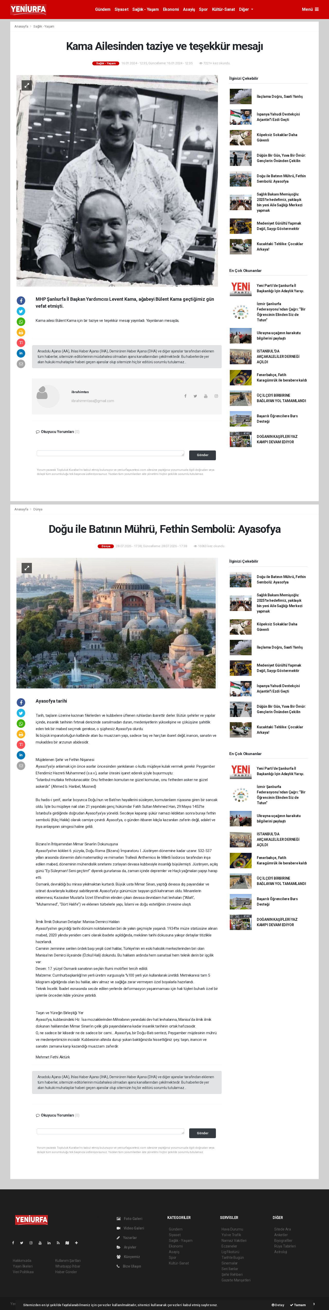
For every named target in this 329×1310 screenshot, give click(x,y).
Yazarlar (129, 1238)
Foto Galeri (132, 1219)
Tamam (299, 1305)
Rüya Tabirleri (285, 1246)
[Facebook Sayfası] (15, 1243)
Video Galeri (133, 1228)
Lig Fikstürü (230, 1252)
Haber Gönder (66, 1272)
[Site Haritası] (69, 1243)
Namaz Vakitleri (234, 1240)
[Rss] (60, 1243)
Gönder (202, 455)
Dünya (37, 509)
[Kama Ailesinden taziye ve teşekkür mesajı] (117, 180)
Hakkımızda (22, 1261)
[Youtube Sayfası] (42, 1243)
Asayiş (189, 9)
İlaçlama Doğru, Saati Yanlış (280, 96)
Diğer (244, 9)
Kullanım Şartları (68, 1261)
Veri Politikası (23, 1272)
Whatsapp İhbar (67, 1266)
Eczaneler (229, 1246)
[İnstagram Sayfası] (33, 1243)
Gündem (103, 9)
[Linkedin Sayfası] (51, 1243)
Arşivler (129, 1247)
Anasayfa (21, 26)
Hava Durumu (232, 1229)
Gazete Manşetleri (236, 1280)
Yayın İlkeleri (22, 1266)
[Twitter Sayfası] (24, 1243)
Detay (279, 1305)
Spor (203, 9)
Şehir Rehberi (232, 1274)
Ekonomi (171, 9)
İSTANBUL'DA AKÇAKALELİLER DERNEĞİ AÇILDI (278, 356)
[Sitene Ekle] (78, 1243)
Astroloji (280, 1252)
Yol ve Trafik (231, 1235)
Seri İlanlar (230, 1269)
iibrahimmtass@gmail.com (92, 401)
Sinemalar (230, 1263)
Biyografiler (283, 1240)
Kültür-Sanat (223, 9)
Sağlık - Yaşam (145, 9)
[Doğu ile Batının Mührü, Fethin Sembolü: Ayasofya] (117, 623)
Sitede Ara (282, 1229)
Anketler (281, 1235)
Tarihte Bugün (233, 1257)
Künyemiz (131, 1257)
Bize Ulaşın (131, 1266)
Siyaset (121, 9)
